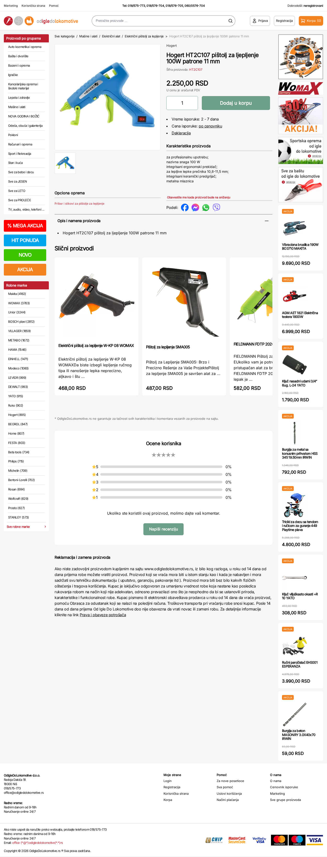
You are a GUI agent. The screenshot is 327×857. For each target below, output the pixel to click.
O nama (275, 781)
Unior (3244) (16, 312)
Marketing (11, 5)
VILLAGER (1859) (19, 331)
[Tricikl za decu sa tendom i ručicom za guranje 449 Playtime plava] (294, 505)
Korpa (168, 800)
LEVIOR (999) (17, 378)
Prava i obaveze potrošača (103, 614)
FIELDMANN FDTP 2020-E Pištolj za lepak (268, 344)
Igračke (13, 75)
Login (168, 781)
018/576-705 (174, 5)
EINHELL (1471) (18, 359)
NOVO (25, 255)
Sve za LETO (16, 191)
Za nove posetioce (230, 781)
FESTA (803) (16, 443)
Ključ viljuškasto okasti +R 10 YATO (300, 596)
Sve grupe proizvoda (285, 800)
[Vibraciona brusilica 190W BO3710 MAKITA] (294, 228)
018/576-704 (155, 5)
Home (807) (16, 433)
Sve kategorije (64, 36)
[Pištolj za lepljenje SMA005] (184, 300)
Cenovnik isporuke (284, 787)
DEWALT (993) (18, 387)
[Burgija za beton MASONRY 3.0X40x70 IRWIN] (294, 714)
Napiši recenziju (163, 529)
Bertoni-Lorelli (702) (21, 480)
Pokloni (13, 135)
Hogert (171, 45)
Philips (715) (16, 461)
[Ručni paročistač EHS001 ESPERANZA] (294, 646)
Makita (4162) (17, 294)
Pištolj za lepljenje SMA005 (168, 347)
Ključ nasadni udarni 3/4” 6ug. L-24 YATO (299, 383)
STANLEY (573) (18, 517)
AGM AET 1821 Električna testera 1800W (300, 315)
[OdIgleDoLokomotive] (41, 20)
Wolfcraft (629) (18, 498)
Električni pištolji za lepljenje (144, 36)
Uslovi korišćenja (229, 793)
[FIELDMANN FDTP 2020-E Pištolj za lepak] (272, 299)
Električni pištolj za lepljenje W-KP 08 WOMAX (96, 345)
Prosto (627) (16, 508)
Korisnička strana (33, 5)
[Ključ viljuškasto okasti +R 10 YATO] (294, 577)
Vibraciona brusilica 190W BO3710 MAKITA (300, 246)
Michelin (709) (17, 470)
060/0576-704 (195, 5)
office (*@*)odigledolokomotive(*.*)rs (37, 843)
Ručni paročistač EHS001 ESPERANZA (299, 664)
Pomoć (54, 5)
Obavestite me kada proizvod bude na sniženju (198, 197)
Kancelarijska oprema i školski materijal (23, 86)
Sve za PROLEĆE (19, 200)
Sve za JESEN (17, 181)
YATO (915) (15, 396)
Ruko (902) (15, 405)
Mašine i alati (16, 107)
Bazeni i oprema (19, 65)
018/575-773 (136, 5)
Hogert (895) (17, 415)
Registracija (172, 787)
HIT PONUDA (25, 240)
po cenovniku (210, 126)
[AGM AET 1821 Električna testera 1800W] (294, 296)
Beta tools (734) (18, 452)
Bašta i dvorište (18, 56)
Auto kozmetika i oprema (24, 47)
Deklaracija (181, 133)
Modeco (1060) (18, 368)
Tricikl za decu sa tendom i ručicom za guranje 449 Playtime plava (300, 526)
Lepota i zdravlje (19, 97)
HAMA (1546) (17, 349)
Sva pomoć (225, 787)
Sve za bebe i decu (21, 172)
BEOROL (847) (18, 424)
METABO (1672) (18, 340)
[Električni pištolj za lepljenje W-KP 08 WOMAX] (96, 299)
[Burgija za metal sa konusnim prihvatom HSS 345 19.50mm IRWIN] (294, 433)
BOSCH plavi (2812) (21, 321)
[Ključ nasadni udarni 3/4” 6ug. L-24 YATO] (294, 364)
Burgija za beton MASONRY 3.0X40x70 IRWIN (298, 735)
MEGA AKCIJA (25, 226)
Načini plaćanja (228, 800)
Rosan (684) (16, 489)
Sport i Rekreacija (19, 153)
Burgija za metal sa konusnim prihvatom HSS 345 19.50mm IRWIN (300, 453)
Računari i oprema (20, 144)
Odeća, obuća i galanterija (25, 125)
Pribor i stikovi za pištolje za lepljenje (79, 203)
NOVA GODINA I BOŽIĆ (23, 116)
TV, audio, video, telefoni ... (26, 209)
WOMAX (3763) (19, 303)
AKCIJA (25, 269)
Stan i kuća (15, 163)
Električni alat (111, 36)
